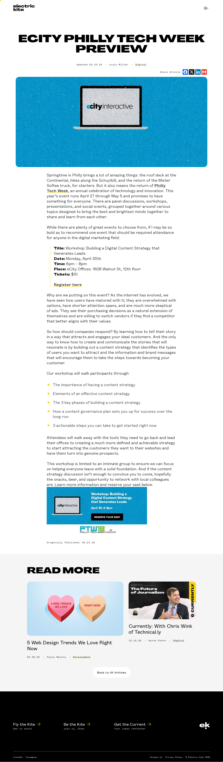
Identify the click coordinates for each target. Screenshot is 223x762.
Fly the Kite (24, 724)
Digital (141, 64)
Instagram (31, 757)
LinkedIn (18, 757)
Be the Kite (74, 724)
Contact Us (156, 757)
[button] (206, 8)
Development (82, 657)
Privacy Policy (173, 757)
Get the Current (130, 724)
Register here (68, 284)
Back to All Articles (111, 672)
